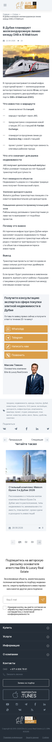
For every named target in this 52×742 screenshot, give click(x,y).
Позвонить (18, 355)
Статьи (15, 14)
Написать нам (20, 346)
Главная (6, 14)
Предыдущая (15, 440)
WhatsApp (18, 328)
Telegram (17, 337)
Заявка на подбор (26, 683)
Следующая (37, 440)
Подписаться (42, 600)
